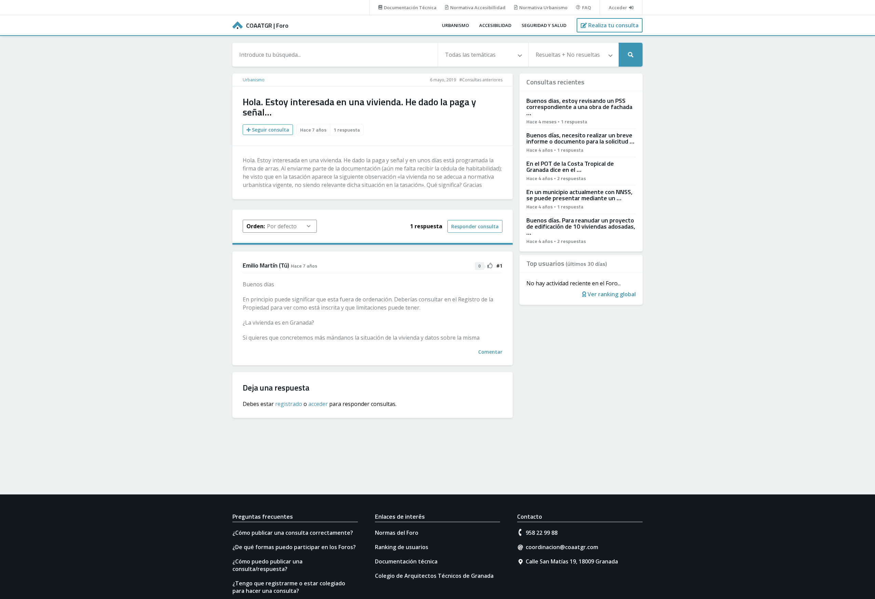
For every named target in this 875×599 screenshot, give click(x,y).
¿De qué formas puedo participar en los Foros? (294, 547)
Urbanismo (455, 25)
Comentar (490, 352)
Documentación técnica (406, 561)
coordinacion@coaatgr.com (562, 547)
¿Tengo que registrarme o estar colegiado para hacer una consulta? (288, 587)
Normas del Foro (396, 532)
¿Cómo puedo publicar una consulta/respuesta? (267, 565)
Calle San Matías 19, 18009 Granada (572, 561)
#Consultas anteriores (480, 80)
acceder (318, 404)
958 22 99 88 (541, 532)
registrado (288, 404)
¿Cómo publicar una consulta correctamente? (292, 532)
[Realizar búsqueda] (631, 55)
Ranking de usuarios (401, 547)
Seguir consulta (270, 129)
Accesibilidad (495, 25)
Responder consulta (475, 226)
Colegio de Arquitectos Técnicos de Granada (434, 576)
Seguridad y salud (544, 25)
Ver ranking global (611, 294)
